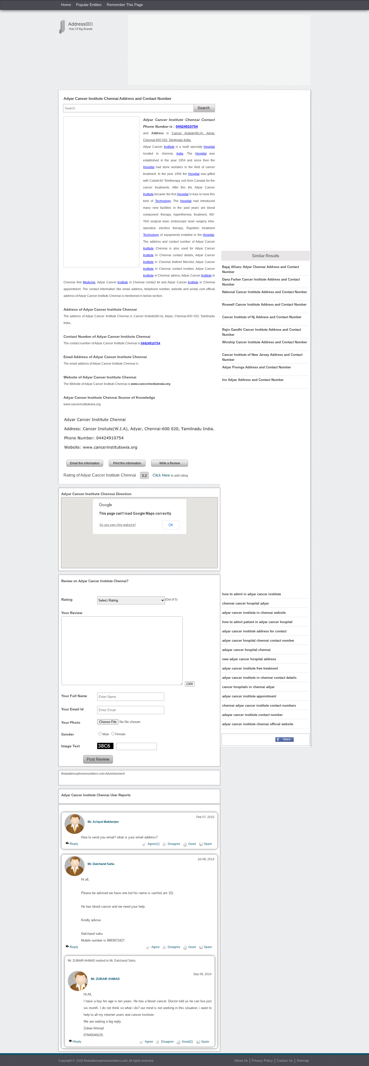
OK (170, 525)
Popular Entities (89, 5)
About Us (241, 1060)
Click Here (162, 475)
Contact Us (285, 1060)
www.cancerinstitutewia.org (82, 404)
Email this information (84, 463)
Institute (169, 146)
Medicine (89, 282)
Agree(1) (154, 843)
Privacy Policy (262, 1060)
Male (105, 734)
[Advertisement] (219, 50)
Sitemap (303, 1060)
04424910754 (187, 126)
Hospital (209, 146)
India (179, 153)
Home (66, 5)
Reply (74, 843)
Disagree (174, 843)
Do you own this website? (118, 525)
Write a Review (169, 463)
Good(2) (187, 1041)
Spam (208, 843)
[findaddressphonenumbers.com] (78, 26)
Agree (155, 947)
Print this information (127, 463)
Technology (163, 201)
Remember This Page (125, 5)
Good (192, 843)
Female (120, 734)
